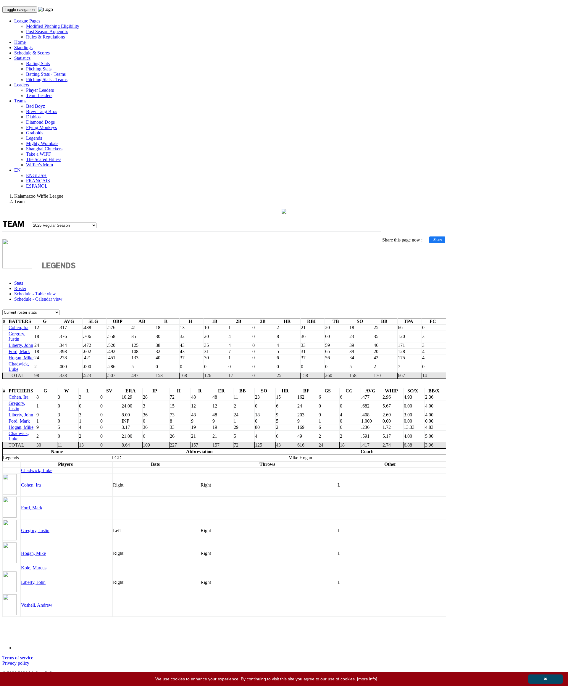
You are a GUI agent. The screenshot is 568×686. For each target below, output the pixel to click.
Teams (20, 100)
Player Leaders (40, 90)
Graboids (34, 132)
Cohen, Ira (18, 327)
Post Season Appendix (47, 31)
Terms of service (17, 657)
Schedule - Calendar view (38, 299)
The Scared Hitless (43, 159)
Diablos (33, 116)
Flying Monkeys (41, 127)
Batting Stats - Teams (46, 74)
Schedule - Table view (35, 293)
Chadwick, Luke (36, 470)
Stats (18, 283)
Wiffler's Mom (39, 164)
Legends (34, 138)
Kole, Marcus (33, 567)
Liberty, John (21, 345)
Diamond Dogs (40, 122)
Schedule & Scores (32, 52)
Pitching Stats (38, 68)
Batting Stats (38, 63)
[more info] (367, 679)
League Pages (27, 20)
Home (20, 42)
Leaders (21, 84)
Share (437, 240)
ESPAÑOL (37, 186)
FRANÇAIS (38, 180)
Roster (20, 288)
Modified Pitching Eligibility (52, 26)
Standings (23, 47)
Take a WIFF (38, 154)
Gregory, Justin (17, 336)
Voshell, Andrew (36, 605)
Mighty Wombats (42, 143)
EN (17, 170)
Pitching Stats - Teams (46, 79)
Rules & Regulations (45, 36)
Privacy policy (15, 663)
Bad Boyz (35, 106)
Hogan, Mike (21, 357)
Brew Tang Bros (41, 111)
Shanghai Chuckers (44, 148)
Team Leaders (39, 95)
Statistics (22, 58)
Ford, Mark (19, 351)
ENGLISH (36, 175)
